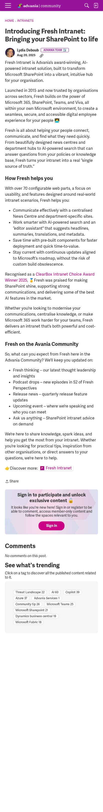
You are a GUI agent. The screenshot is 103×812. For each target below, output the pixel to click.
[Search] (86, 5)
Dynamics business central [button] (36, 616)
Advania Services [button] (47, 598)
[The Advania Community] (39, 5)
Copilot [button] (73, 592)
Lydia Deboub (28, 50)
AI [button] (55, 592)
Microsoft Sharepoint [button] (32, 610)
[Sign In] (95, 5)
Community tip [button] (28, 604)
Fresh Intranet (59, 468)
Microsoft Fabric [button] (28, 622)
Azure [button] (21, 598)
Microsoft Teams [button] (60, 604)
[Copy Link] (41, 55)
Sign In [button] (51, 526)
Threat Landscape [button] (30, 592)
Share (12, 481)
